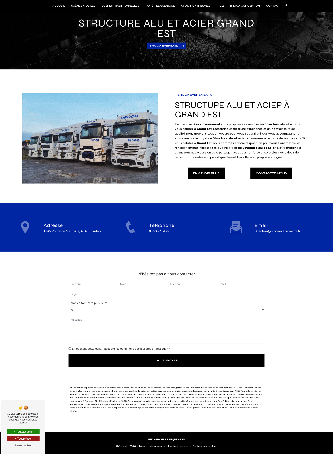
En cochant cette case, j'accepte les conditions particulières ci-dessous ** (121, 348)
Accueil (58, 5)
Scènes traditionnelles (120, 5)
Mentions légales (178, 446)
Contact (273, 5)
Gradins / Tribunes (195, 5)
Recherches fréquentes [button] (166, 439)
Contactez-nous (271, 173)
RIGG (220, 5)
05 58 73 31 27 (159, 231)
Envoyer (170, 360)
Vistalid (122, 446)
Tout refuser (24, 438)
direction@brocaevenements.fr (277, 231)
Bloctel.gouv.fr (192, 407)
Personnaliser (23, 445)
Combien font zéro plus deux (88, 303)
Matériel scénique (160, 5)
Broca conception (245, 5)
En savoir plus (206, 173)
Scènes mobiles (83, 5)
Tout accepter (24, 431)
